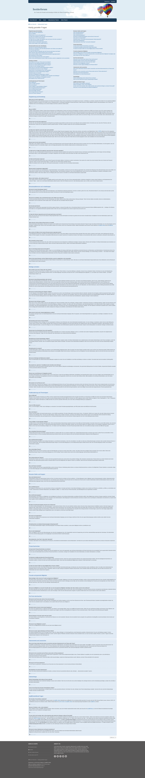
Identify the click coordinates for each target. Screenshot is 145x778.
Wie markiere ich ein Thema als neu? (36, 78)
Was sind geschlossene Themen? (36, 91)
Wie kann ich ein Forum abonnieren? (81, 72)
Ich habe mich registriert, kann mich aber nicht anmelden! (40, 36)
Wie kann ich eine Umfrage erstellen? (36, 66)
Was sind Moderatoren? (78, 33)
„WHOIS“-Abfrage (37, 718)
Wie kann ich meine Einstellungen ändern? (38, 47)
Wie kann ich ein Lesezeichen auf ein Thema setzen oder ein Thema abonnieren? (90, 71)
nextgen (48, 764)
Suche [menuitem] (44, 20)
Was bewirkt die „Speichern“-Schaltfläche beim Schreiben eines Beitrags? (44, 75)
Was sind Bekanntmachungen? (35, 89)
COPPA (99, 131)
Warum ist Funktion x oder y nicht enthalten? (82, 84)
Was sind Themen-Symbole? (35, 93)
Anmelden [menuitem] (113, 1)
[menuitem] (30, 767)
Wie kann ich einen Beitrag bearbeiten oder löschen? (40, 63)
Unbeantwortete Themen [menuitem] (53, 20)
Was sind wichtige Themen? (35, 90)
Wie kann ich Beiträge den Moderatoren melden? (39, 74)
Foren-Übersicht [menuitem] (33, 20)
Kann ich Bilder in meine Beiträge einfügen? (38, 86)
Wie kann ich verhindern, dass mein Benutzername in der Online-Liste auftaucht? (45, 48)
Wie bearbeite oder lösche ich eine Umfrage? (38, 68)
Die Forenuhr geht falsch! (34, 50)
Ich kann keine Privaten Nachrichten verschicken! (83, 45)
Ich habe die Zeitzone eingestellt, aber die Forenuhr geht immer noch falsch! (44, 51)
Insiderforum (40, 9)
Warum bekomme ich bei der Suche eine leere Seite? (84, 61)
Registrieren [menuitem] (107, 1)
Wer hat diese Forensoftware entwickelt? (81, 83)
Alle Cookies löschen (34, 752)
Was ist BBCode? (32, 82)
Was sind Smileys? (33, 85)
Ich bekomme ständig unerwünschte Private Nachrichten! (85, 47)
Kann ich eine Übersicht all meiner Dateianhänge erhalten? (85, 79)
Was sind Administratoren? (78, 32)
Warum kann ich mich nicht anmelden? (37, 37)
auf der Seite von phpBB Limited (65, 701)
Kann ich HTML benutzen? (34, 83)
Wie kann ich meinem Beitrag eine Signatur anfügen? (40, 64)
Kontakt (31, 749)
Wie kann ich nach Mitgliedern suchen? (81, 63)
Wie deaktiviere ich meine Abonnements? (81, 74)
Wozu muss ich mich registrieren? (36, 32)
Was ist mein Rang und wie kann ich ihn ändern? (39, 56)
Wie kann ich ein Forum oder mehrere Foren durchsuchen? (85, 59)
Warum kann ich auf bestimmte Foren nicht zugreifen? (40, 70)
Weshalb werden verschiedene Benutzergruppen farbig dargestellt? (87, 39)
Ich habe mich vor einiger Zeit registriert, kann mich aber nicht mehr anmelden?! (45, 39)
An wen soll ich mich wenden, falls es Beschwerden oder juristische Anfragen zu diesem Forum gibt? (94, 86)
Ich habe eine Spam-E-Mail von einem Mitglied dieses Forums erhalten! (88, 48)
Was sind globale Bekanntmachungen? (37, 87)
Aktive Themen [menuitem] (64, 20)
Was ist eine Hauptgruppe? (79, 40)
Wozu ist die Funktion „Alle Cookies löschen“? (38, 43)
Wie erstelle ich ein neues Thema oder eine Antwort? (40, 62)
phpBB (34, 762)
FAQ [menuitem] (40, 20)
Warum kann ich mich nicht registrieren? (37, 35)
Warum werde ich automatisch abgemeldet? (38, 41)
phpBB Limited (102, 225)
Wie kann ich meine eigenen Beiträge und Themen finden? (85, 64)
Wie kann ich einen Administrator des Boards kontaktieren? (85, 87)
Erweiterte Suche (33, 747)
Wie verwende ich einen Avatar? (35, 55)
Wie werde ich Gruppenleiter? (79, 37)
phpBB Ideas (90, 708)
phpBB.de (111, 225)
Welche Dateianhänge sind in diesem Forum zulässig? (84, 77)
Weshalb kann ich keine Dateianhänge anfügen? (39, 71)
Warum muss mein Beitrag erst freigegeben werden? (40, 77)
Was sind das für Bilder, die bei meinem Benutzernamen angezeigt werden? (44, 54)
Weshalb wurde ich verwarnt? (35, 72)
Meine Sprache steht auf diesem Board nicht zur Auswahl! (41, 52)
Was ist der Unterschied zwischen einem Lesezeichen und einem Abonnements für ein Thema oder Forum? (93, 69)
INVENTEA (43, 764)
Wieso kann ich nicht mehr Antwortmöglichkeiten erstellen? (41, 67)
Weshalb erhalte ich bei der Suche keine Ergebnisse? (84, 60)
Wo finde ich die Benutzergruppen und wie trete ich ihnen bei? (86, 36)
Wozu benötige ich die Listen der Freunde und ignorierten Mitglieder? (87, 52)
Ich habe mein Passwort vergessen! (36, 40)
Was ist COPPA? (32, 33)
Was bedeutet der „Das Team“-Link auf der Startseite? (84, 41)
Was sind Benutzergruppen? (79, 35)
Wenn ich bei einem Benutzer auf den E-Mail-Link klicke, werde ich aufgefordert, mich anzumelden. (49, 58)
